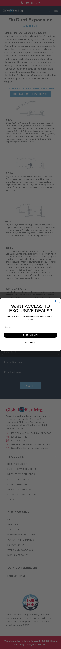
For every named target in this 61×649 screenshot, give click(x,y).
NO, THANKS (30, 342)
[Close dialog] (57, 301)
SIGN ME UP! (30, 335)
